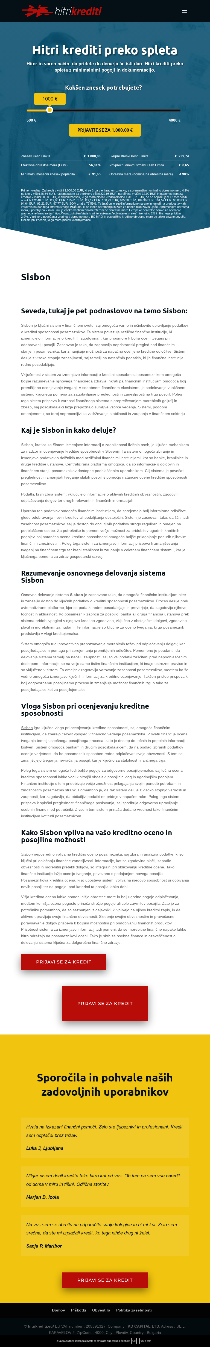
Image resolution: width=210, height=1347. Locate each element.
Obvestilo (101, 1310)
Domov (58, 1310)
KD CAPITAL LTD (143, 1326)
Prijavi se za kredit (63, 962)
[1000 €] (49, 110)
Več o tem (146, 1341)
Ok (134, 1341)
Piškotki (78, 1310)
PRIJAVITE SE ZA (105, 130)
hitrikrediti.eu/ (41, 1326)
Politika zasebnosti (134, 1310)
